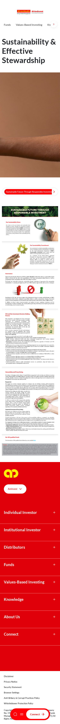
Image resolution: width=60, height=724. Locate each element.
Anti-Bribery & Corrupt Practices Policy (22, 698)
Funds (7, 24)
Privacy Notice (10, 681)
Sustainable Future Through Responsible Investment (30, 191)
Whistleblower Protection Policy (18, 703)
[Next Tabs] (54, 192)
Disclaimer (9, 676)
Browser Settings (11, 692)
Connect (35, 714)
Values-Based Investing (29, 24)
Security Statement (13, 687)
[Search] (15, 714)
